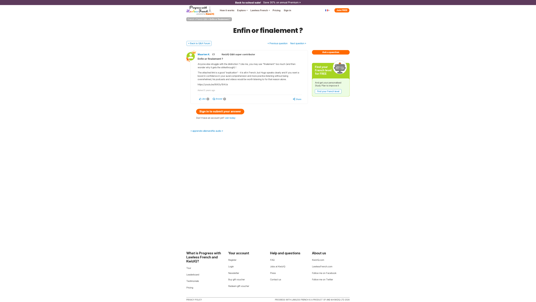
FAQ (272, 260)
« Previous (278, 43)
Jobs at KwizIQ (277, 266)
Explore (241, 10)
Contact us (275, 279)
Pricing (276, 10)
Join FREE (341, 10)
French (191, 19)
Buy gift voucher (236, 279)
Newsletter (233, 273)
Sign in (287, 10)
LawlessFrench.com (322, 266)
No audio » (217, 131)
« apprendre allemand (201, 131)
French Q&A (201, 19)
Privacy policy (194, 300)
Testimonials (192, 281)
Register (232, 260)
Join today (230, 117)
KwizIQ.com (318, 260)
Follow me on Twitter (322, 279)
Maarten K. (204, 54)
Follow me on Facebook (324, 273)
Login (231, 266)
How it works (227, 10)
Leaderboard (192, 274)
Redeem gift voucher (238, 286)
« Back (199, 43)
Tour (188, 268)
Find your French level (328, 91)
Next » (298, 43)
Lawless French (259, 10)
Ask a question (330, 52)
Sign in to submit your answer (220, 111)
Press (273, 273)
